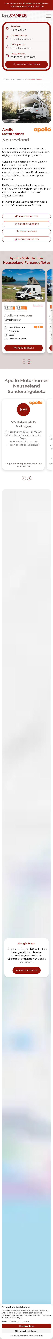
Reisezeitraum (15, 53)
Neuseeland (20, 79)
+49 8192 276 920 (35, 6)
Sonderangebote (26, 224)
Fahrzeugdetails (23, 348)
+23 (39, 298)
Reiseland (13, 26)
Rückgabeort (15, 44)
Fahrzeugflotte (26, 216)
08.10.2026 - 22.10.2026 (23, 57)
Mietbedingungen (26, 239)
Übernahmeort (16, 35)
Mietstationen (26, 232)
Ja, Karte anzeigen (26, 970)
